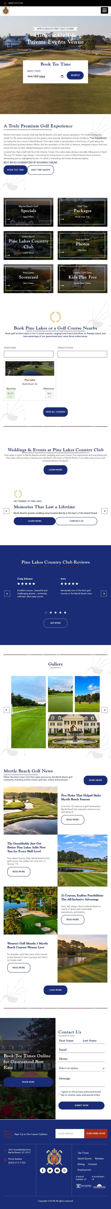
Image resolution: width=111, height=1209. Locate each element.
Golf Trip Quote (40, 170)
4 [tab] (60, 613)
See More (55, 623)
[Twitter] (50, 1170)
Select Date (34, 71)
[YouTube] (57, 1170)
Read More (72, 820)
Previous (6, 511)
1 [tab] (46, 613)
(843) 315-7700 (15, 3)
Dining (81, 1164)
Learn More (55, 470)
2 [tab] (51, 613)
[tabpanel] (34, 588)
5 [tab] (65, 613)
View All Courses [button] (55, 412)
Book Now (28, 1082)
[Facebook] (43, 1170)
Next (104, 511)
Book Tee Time (15, 170)
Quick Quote (84, 1159)
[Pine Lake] (5, 10)
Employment (84, 1170)
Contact (92, 1164)
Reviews (99, 1159)
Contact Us (76, 521)
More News (95, 780)
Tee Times (83, 1153)
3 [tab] (56, 613)
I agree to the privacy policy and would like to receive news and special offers (81, 1093)
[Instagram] (64, 1170)
